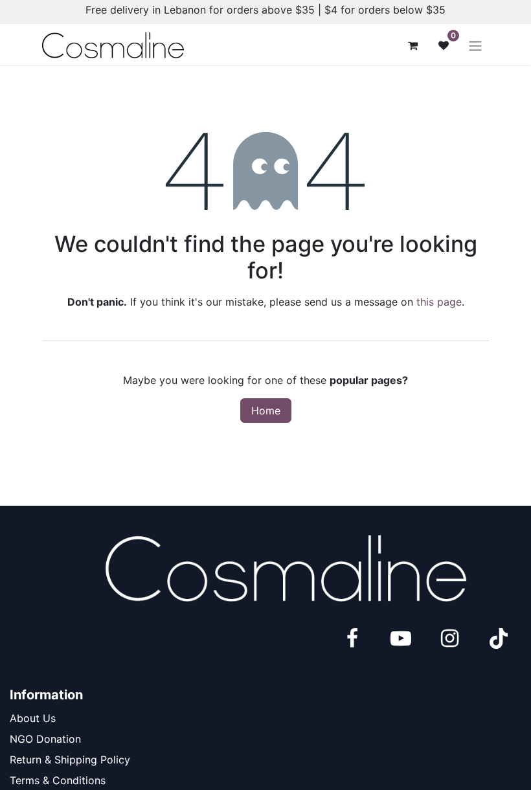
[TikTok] (498, 638)
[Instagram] (449, 638)
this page (439, 301)
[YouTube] (401, 638)
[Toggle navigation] (475, 45)
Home (265, 410)
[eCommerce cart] (412, 45)
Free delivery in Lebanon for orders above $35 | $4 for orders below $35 (265, 9)
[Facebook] (352, 638)
